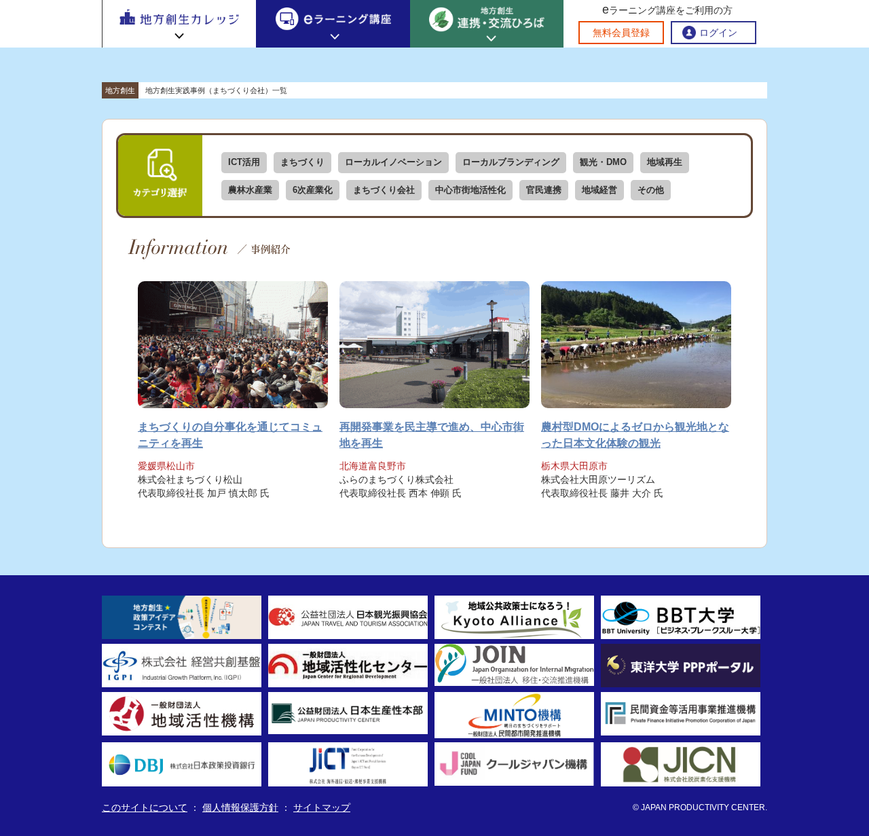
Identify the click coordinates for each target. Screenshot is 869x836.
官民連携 (543, 190)
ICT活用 (244, 162)
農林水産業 (250, 190)
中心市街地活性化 (470, 190)
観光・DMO (603, 162)
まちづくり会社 (384, 190)
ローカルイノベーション (393, 162)
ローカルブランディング (510, 162)
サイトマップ (321, 807)
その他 (650, 190)
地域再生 (664, 162)
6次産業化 (313, 190)
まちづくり (302, 162)
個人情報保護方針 (240, 807)
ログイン (718, 32)
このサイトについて (144, 807)
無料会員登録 (621, 32)
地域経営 (599, 190)
